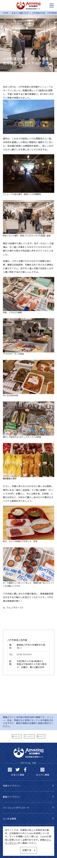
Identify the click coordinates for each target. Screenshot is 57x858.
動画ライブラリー (11, 796)
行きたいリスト (15, 834)
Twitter (17, 769)
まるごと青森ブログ (20, 13)
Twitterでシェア (17, 736)
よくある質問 (9, 818)
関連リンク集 (9, 852)
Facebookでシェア (30, 736)
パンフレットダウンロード (16, 807)
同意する (27, 850)
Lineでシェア (41, 736)
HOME (5, 13)
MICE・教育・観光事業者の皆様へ (19, 841)
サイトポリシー (10, 846)
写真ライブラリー (11, 785)
